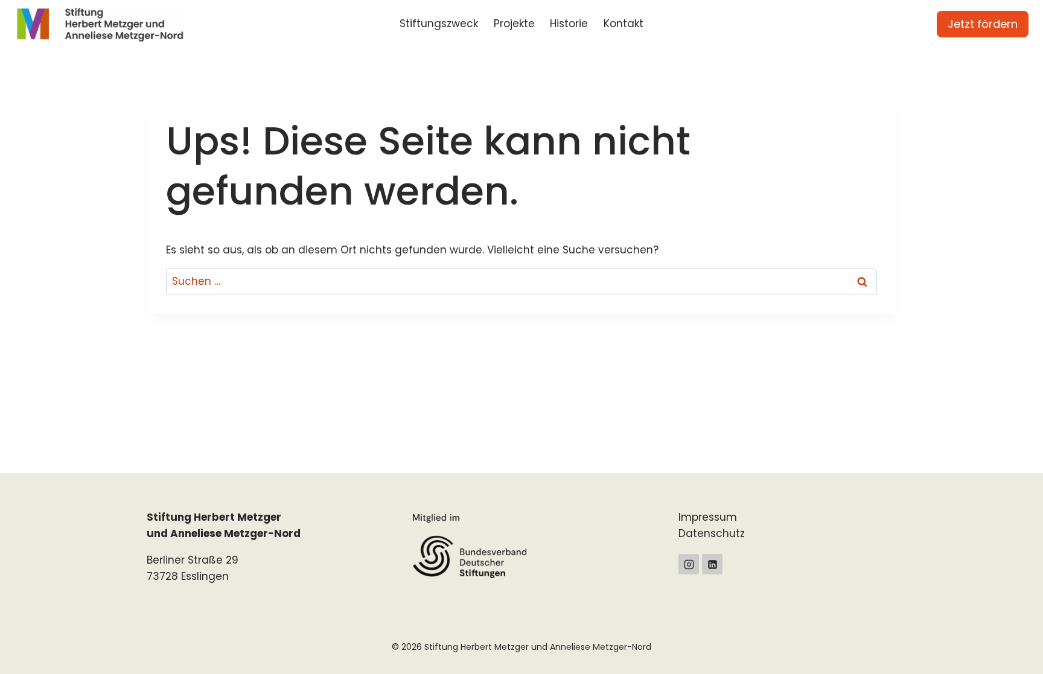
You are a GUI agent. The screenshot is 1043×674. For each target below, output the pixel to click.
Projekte (514, 23)
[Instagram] (688, 564)
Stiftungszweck (439, 23)
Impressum (707, 517)
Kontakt (623, 23)
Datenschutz (711, 533)
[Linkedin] (712, 564)
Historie (569, 23)
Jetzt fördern (983, 23)
